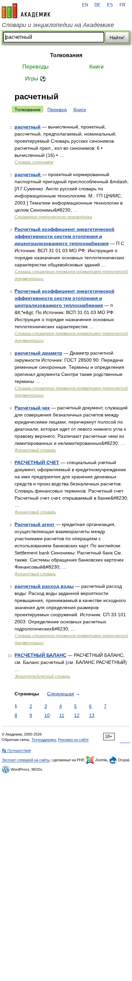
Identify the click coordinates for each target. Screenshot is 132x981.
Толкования (66, 55)
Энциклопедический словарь (42, 676)
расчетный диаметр (38, 353)
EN (85, 5)
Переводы (35, 67)
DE (97, 5)
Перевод (57, 109)
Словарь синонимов (34, 162)
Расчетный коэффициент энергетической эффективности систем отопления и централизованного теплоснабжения (64, 298)
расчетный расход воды (44, 586)
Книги (96, 67)
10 (47, 715)
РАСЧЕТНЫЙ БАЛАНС (40, 655)
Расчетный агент (34, 524)
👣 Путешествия (16, 750)
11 (61, 715)
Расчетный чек (32, 407)
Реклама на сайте (73, 740)
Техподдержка (43, 740)
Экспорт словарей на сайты (26, 760)
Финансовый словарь (35, 450)
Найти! (117, 37)
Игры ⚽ (35, 78)
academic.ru (26, 10)
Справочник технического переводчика (53, 217)
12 (77, 715)
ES (110, 5)
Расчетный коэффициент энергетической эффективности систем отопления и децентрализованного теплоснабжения (64, 236)
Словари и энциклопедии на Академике (58, 25)
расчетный (28, 126)
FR (122, 5)
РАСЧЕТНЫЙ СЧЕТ (37, 462)
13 (91, 715)
